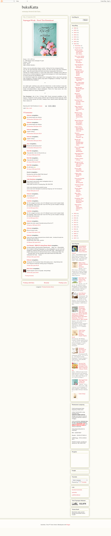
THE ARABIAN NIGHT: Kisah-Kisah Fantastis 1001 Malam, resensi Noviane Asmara (79, 250)
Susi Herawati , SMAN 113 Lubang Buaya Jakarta (39, 245)
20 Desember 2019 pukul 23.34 (34, 119)
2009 (75, 233)
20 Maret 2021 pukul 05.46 (33, 257)
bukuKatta (30, 6)
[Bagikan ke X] (52, 106)
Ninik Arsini (30, 268)
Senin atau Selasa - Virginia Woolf (79, 56)
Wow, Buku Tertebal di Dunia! (78, 195)
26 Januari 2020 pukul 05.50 (33, 154)
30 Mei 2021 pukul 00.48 (32, 272)
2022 (75, 37)
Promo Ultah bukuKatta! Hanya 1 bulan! (79, 170)
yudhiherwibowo (76, 495)
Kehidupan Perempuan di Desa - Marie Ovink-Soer (82, 350)
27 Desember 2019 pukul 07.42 (34, 147)
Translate (84, 482)
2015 (75, 220)
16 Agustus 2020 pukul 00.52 (33, 225)
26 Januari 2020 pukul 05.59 (33, 169)
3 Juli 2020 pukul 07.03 (32, 198)
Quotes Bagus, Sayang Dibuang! (78, 190)
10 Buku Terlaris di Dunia (79, 159)
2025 (75, 30)
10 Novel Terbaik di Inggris (79, 185)
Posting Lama (63, 282)
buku (27, 108)
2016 (75, 218)
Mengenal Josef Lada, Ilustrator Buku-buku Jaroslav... (79, 164)
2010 (75, 231)
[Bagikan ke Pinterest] (55, 106)
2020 (75, 41)
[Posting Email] (46, 106)
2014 (75, 222)
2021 (75, 39)
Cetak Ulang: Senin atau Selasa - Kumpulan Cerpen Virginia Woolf (79, 334)
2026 (75, 28)
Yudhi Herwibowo (31, 179)
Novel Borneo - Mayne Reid (82, 293)
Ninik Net (29, 150)
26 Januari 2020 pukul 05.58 (33, 162)
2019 (75, 43)
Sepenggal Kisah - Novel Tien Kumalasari (79, 155)
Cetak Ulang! (82, 393)
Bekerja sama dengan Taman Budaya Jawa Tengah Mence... (79, 72)
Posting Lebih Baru (28, 282)
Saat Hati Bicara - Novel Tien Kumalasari (79, 66)
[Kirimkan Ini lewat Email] (49, 106)
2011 (75, 229)
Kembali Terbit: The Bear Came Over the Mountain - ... (79, 102)
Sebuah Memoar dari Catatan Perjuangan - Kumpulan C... (79, 122)
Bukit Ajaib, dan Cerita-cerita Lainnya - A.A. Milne (83, 280)
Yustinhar (29, 201)
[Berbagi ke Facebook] (53, 106)
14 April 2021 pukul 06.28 (33, 265)
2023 (75, 34)
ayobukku (74, 492)
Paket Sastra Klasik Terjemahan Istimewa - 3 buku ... (78, 207)
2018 (75, 213)
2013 (75, 224)
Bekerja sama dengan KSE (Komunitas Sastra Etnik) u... (79, 115)
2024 (75, 32)
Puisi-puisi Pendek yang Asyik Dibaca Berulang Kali (79, 180)
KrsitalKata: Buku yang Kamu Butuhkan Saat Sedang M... (79, 200)
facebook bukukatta (77, 489)
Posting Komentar (29, 275)
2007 (75, 238)
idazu (28, 143)
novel (30, 108)
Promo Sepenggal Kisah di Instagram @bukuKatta (79, 149)
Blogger (68, 524)
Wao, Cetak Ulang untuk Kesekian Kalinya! (79, 84)
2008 (75, 235)
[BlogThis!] (50, 106)
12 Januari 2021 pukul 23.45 (33, 232)
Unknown (29, 115)
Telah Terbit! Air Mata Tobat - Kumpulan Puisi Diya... (79, 108)
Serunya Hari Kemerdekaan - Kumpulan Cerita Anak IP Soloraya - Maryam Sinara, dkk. (80, 367)
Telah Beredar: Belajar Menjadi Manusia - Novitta (79, 89)
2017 (75, 215)
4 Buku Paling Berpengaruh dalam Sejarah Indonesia (79, 129)
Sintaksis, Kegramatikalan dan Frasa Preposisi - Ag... (79, 135)
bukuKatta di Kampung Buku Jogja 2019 (79, 79)
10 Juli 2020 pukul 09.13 (32, 218)
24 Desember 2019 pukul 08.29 (34, 133)
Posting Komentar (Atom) (48, 287)
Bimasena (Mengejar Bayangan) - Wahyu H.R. (78, 95)
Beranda (46, 282)
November (78, 45)
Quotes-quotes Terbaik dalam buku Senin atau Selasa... (79, 52)
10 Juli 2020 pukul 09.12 (32, 208)
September (78, 48)
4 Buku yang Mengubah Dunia (78, 175)
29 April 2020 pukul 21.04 (33, 190)
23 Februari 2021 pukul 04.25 (33, 242)
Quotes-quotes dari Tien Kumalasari (78, 61)
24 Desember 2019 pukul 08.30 (34, 140)
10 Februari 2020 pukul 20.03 (33, 176)
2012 (75, 227)
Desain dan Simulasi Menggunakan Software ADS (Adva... (79, 142)
